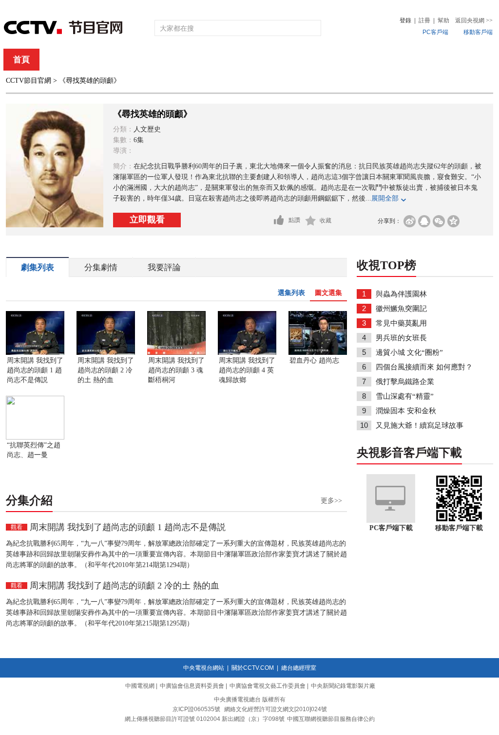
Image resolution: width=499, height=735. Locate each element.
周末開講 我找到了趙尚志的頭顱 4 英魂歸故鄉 (247, 370)
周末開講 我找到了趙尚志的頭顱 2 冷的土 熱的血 (105, 370)
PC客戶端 (435, 32)
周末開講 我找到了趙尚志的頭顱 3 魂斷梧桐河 (176, 370)
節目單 (104, 59)
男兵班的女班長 (401, 338)
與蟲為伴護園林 (401, 294)
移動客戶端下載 (459, 528)
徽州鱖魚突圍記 (401, 308)
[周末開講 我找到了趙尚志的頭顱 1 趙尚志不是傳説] (35, 352)
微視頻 (440, 59)
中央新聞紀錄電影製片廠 (343, 685)
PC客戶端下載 (391, 528)
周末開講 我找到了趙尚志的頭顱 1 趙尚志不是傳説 (35, 370)
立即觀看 (147, 219)
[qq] (424, 221)
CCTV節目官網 (28, 80)
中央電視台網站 (203, 667)
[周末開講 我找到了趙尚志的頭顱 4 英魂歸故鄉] (247, 352)
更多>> (331, 500)
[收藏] (310, 220)
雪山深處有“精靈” (405, 396)
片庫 (271, 59)
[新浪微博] (409, 221)
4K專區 (312, 59)
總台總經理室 (298, 667)
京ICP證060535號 (196, 709)
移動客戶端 (478, 32)
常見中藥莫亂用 (401, 323)
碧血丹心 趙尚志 (314, 360)
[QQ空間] (453, 221)
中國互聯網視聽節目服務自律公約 (331, 719)
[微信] (439, 221)
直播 (61, 59)
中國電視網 (139, 685)
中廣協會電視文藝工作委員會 (268, 685)
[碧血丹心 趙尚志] (317, 352)
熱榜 (396, 59)
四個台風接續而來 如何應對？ (424, 367)
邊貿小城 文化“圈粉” (409, 352)
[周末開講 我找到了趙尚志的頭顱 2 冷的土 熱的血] (106, 352)
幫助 (443, 20)
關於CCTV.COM (252, 667)
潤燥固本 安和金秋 (406, 411)
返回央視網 (474, 20)
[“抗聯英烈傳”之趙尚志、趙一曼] (35, 437)
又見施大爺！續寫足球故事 (419, 425)
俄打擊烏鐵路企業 (405, 382)
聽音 (357, 59)
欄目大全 (217, 59)
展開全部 (385, 198)
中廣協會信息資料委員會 (192, 685)
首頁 (21, 59)
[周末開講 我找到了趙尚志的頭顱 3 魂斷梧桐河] (176, 352)
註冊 (424, 20)
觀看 (16, 527)
